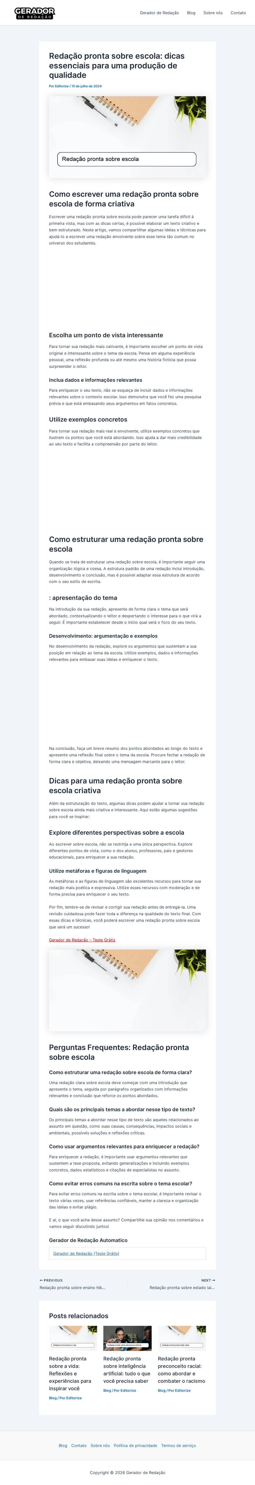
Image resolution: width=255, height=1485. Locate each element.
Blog (191, 12)
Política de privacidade (135, 1445)
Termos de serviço (178, 1445)
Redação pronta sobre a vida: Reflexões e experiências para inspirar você (70, 1373)
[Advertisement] (127, 287)
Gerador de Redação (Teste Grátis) (86, 1253)
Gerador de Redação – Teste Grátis (82, 939)
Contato (238, 12)
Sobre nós (213, 12)
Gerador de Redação (85, 12)
